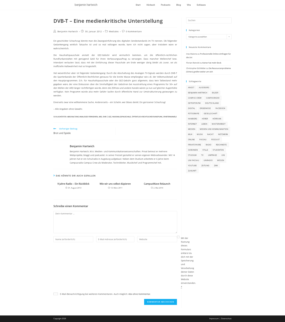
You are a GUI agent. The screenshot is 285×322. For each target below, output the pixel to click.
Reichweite (221, 144)
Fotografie (193, 113)
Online (191, 139)
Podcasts (165, 5)
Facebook (220, 108)
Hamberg (192, 118)
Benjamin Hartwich (67, 31)
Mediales (114, 31)
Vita (189, 5)
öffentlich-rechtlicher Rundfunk (147, 117)
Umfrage (212, 155)
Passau (202, 139)
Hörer (205, 118)
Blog (178, 5)
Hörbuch (151, 5)
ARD (100, 117)
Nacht (210, 134)
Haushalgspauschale (121, 117)
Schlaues (201, 5)
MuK (190, 134)
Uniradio (208, 160)
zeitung (205, 165)
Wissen (220, 160)
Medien (191, 129)
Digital (191, 108)
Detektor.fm (194, 103)
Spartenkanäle (170, 117)
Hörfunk (217, 118)
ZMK (216, 165)
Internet (192, 124)
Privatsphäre (194, 144)
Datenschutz (226, 318)
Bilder (215, 92)
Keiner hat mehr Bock (211, 62)
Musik (200, 134)
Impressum (214, 318)
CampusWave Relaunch (157, 183)
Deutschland (212, 103)
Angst (191, 87)
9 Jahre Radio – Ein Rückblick (73, 183)
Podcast (215, 139)
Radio (208, 144)
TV (202, 155)
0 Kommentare (134, 31)
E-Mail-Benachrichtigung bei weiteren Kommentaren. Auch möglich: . (105, 294)
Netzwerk (223, 134)
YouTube (192, 165)
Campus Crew (194, 98)
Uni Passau (193, 160)
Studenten (218, 150)
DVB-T (105, 117)
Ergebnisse (205, 108)
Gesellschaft (210, 113)
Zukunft (192, 170)
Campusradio (212, 98)
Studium (192, 155)
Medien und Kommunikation (214, 129)
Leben (204, 124)
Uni (223, 155)
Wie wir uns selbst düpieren (115, 183)
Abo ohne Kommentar (139, 294)
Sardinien (193, 150)
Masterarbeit (218, 124)
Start (138, 5)
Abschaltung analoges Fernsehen (82, 117)
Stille (205, 150)
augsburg (204, 87)
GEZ (109, 117)
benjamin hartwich (197, 92)
